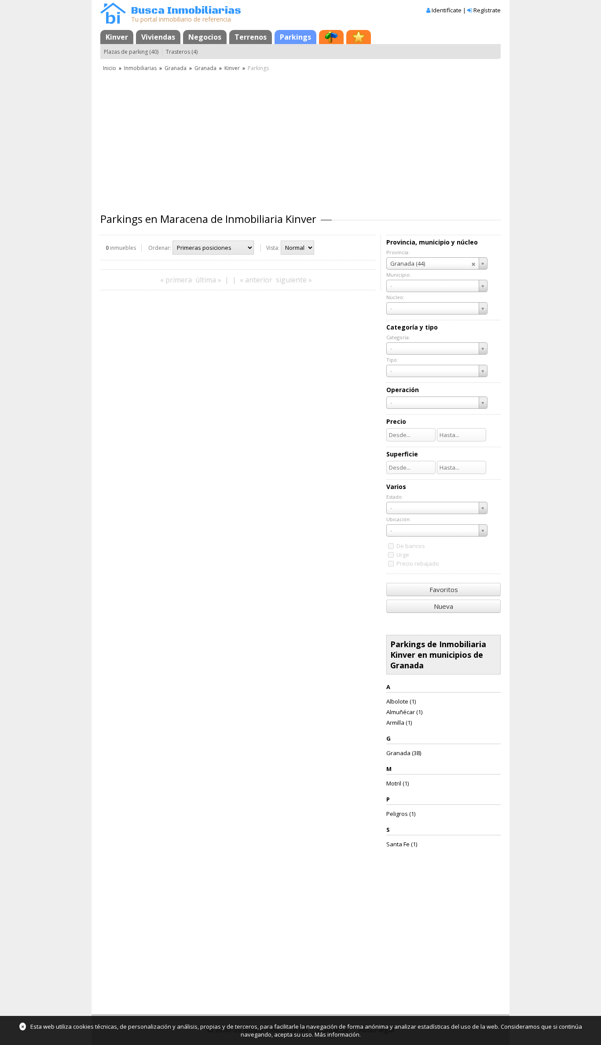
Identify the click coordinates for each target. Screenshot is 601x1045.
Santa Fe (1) (401, 844)
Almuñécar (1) (404, 712)
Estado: (394, 496)
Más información (337, 1034)
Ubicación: (398, 519)
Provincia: (398, 252)
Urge (402, 555)
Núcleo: (395, 297)
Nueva (443, 606)
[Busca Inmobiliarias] (113, 22)
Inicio (109, 68)
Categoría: (398, 337)
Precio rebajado (417, 563)
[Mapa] (331, 37)
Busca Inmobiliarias (186, 10)
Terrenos (251, 37)
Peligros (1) (400, 814)
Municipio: (398, 274)
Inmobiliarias (140, 68)
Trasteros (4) (182, 52)
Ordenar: (159, 248)
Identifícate (447, 10)
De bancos (410, 546)
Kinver (117, 37)
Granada (176, 68)
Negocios (204, 37)
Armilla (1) (399, 722)
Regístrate (487, 10)
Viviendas (158, 37)
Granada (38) (403, 753)
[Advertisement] (300, 138)
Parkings (295, 37)
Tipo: (392, 359)
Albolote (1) (401, 701)
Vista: (272, 248)
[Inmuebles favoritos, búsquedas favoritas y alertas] (358, 37)
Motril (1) (397, 783)
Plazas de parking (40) (131, 52)
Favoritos (443, 589)
